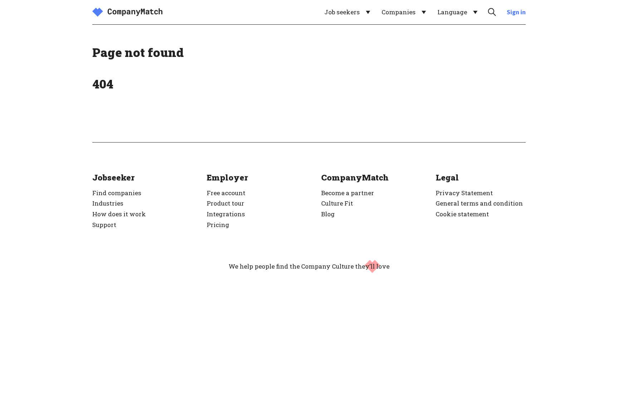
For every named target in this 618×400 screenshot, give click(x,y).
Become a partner (347, 193)
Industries (107, 203)
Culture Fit (337, 203)
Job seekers (342, 12)
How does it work (119, 214)
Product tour (225, 203)
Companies (399, 12)
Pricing (218, 225)
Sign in (516, 12)
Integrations (226, 214)
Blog (328, 214)
